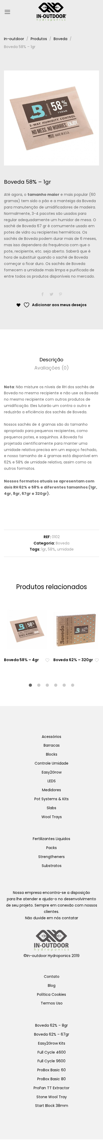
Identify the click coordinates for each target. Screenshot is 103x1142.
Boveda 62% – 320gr (73, 659)
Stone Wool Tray (51, 1097)
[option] (51, 117)
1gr (43, 549)
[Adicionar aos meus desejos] (47, 660)
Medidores (51, 790)
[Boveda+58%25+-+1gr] (51, 294)
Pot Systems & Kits (51, 799)
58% (51, 549)
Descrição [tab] (51, 359)
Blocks (51, 754)
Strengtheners (51, 856)
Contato (51, 976)
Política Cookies (51, 994)
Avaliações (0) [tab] (51, 367)
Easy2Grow (52, 772)
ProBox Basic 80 (51, 1079)
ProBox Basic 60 (51, 1070)
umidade (65, 549)
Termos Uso (52, 1003)
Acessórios (51, 736)
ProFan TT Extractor (51, 1088)
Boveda (62, 543)
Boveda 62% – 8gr (51, 1025)
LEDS (52, 781)
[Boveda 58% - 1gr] (42, 294)
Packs (51, 847)
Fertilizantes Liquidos (51, 838)
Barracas (52, 745)
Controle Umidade (51, 763)
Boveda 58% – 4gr (21, 659)
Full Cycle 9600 (51, 1061)
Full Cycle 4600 (52, 1052)
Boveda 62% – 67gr (51, 1034)
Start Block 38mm (51, 1105)
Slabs (51, 808)
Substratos (52, 865)
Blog (51, 985)
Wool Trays (51, 816)
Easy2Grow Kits (51, 1043)
